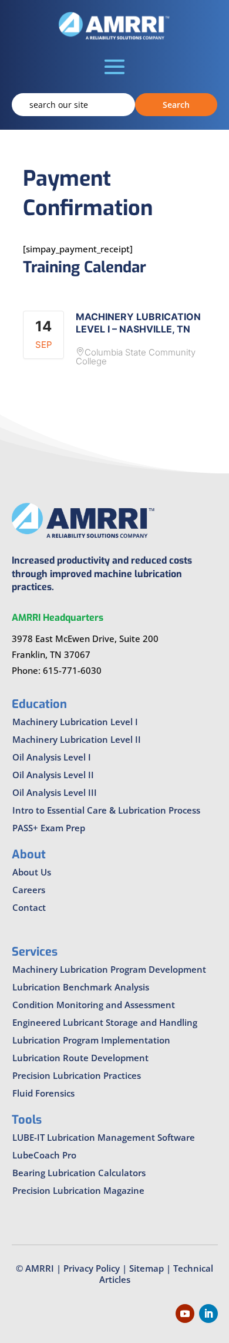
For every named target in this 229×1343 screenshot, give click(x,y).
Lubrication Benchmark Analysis (80, 987)
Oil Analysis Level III (54, 792)
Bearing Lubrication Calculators (79, 1173)
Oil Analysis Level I (51, 757)
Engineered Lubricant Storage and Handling (104, 1022)
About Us (31, 872)
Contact (29, 907)
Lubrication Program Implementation (91, 1040)
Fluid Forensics (43, 1093)
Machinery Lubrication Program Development (109, 969)
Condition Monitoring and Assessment (93, 1004)
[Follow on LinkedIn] (208, 1313)
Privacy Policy (91, 1268)
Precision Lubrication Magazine (78, 1190)
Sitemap (146, 1268)
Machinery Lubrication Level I (75, 722)
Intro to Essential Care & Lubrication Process (106, 810)
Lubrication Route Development (80, 1058)
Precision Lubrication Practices (76, 1075)
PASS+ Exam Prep (48, 828)
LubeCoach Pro (44, 1155)
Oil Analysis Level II (53, 775)
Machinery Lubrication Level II (76, 739)
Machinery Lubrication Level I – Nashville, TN (138, 323)
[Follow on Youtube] (185, 1313)
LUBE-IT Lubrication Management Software (103, 1137)
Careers (28, 890)
